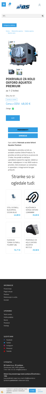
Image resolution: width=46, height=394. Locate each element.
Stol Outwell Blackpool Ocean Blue (13, 210)
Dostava (6, 294)
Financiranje (7, 289)
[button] (35, 54)
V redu (32, 390)
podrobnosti (14, 380)
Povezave (7, 323)
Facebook (9, 340)
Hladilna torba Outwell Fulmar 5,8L (13, 242)
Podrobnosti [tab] (22, 129)
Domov (8, 31)
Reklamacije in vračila (10, 297)
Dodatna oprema (29, 31)
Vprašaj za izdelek (11, 99)
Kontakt (6, 300)
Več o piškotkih (40, 390)
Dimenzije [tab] (23, 135)
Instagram (9, 345)
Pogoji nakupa (8, 291)
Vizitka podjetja (8, 317)
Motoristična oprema (17, 31)
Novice (6, 320)
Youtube (8, 351)
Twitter (8, 343)
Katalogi (6, 325)
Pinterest (9, 348)
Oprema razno (11, 33)
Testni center (8, 314)
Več (13, 200)
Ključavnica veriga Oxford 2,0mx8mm (32, 210)
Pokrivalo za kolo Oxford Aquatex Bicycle (31, 244)
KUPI (12, 118)
